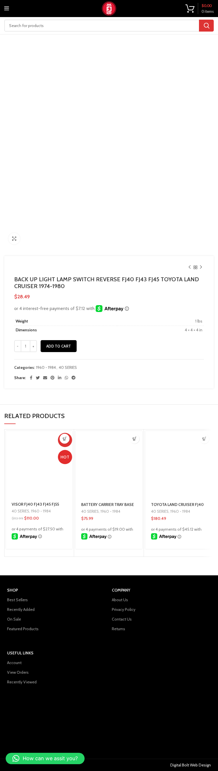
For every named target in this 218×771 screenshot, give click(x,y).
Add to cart (58, 346)
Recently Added (21, 609)
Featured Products (23, 628)
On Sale (14, 619)
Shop (12, 590)
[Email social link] (45, 377)
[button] (65, 439)
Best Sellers (17, 599)
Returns (118, 628)
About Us (120, 599)
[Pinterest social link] (52, 377)
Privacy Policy (123, 609)
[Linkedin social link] (59, 377)
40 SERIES (68, 367)
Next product (201, 267)
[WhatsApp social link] (66, 377)
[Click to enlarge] (14, 238)
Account (14, 662)
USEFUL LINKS (20, 653)
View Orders (18, 672)
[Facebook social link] (31, 377)
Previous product (189, 267)
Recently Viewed (22, 682)
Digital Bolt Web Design (190, 765)
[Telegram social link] (73, 377)
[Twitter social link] (37, 377)
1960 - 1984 (46, 367)
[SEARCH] (206, 26)
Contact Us (122, 619)
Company (121, 590)
